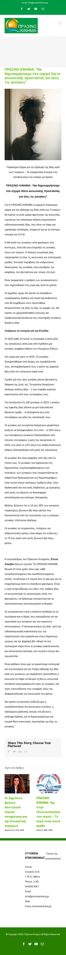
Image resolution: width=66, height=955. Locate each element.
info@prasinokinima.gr (37, 896)
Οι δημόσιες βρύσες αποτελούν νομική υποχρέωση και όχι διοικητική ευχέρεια (17, 784)
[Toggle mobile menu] (59, 23)
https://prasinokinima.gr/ (38, 906)
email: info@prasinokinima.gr (35, 3)
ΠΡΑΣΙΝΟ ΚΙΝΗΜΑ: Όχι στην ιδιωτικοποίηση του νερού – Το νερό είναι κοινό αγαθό (49, 784)
